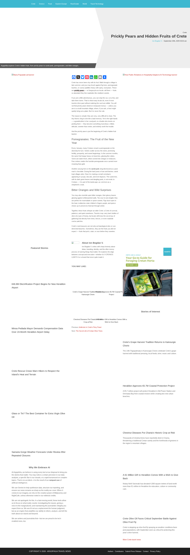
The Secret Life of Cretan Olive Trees (89, 331)
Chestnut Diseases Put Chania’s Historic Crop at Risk (149, 433)
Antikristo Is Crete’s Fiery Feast (90, 327)
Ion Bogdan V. (157, 41)
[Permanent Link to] (83, 280)
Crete (185, 32)
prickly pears (79, 90)
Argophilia (13, 3)
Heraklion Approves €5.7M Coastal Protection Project (149, 386)
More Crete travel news (132, 540)
